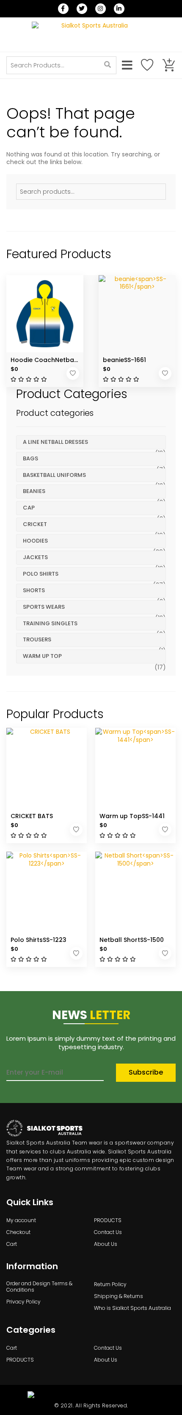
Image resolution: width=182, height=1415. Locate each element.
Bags (30, 458)
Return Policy (110, 1284)
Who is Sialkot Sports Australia (132, 1308)
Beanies (34, 491)
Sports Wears (44, 607)
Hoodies (35, 541)
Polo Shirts (40, 574)
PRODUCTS (107, 1220)
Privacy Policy (23, 1301)
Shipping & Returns (118, 1296)
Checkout (18, 1232)
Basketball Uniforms (54, 475)
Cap (29, 508)
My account (21, 1220)
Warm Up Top (42, 656)
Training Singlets (50, 623)
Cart (11, 1244)
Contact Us (108, 1232)
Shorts (34, 590)
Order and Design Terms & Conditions (39, 1286)
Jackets (35, 557)
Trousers (37, 639)
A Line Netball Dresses (55, 442)
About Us (105, 1244)
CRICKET (35, 524)
